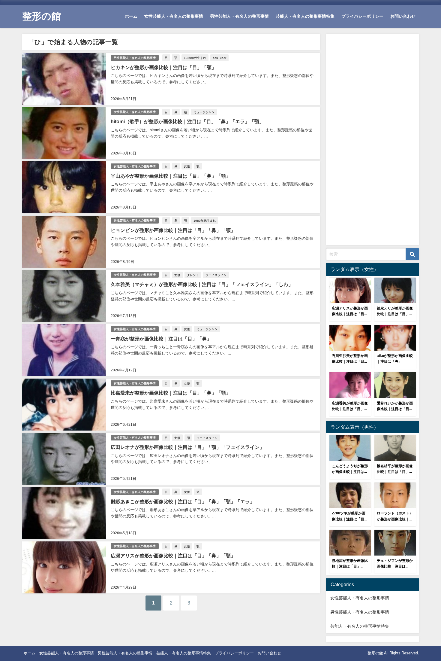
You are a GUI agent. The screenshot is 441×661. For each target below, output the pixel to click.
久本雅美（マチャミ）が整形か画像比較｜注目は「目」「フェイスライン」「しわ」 (202, 284)
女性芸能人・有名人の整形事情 (173, 16)
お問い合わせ (403, 16)
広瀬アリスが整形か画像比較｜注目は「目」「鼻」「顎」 (173, 555)
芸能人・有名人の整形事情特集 (305, 16)
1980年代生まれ (195, 57)
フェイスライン (216, 274)
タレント (193, 274)
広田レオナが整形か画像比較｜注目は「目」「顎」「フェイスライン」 (187, 447)
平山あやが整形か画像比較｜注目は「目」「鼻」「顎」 (171, 175)
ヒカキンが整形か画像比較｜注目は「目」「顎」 (163, 67)
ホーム (131, 16)
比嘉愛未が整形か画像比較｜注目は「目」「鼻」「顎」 (171, 392)
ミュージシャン (204, 112)
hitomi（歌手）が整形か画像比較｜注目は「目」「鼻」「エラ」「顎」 (187, 121)
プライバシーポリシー (362, 16)
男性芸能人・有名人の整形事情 (239, 16)
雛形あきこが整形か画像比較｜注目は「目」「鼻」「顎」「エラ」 (183, 501)
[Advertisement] (372, 141)
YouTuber (219, 57)
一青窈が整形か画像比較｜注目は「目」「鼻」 (161, 338)
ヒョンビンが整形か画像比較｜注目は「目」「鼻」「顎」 (173, 230)
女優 (187, 166)
